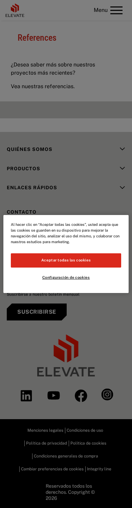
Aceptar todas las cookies (66, 260)
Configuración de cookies (66, 277)
